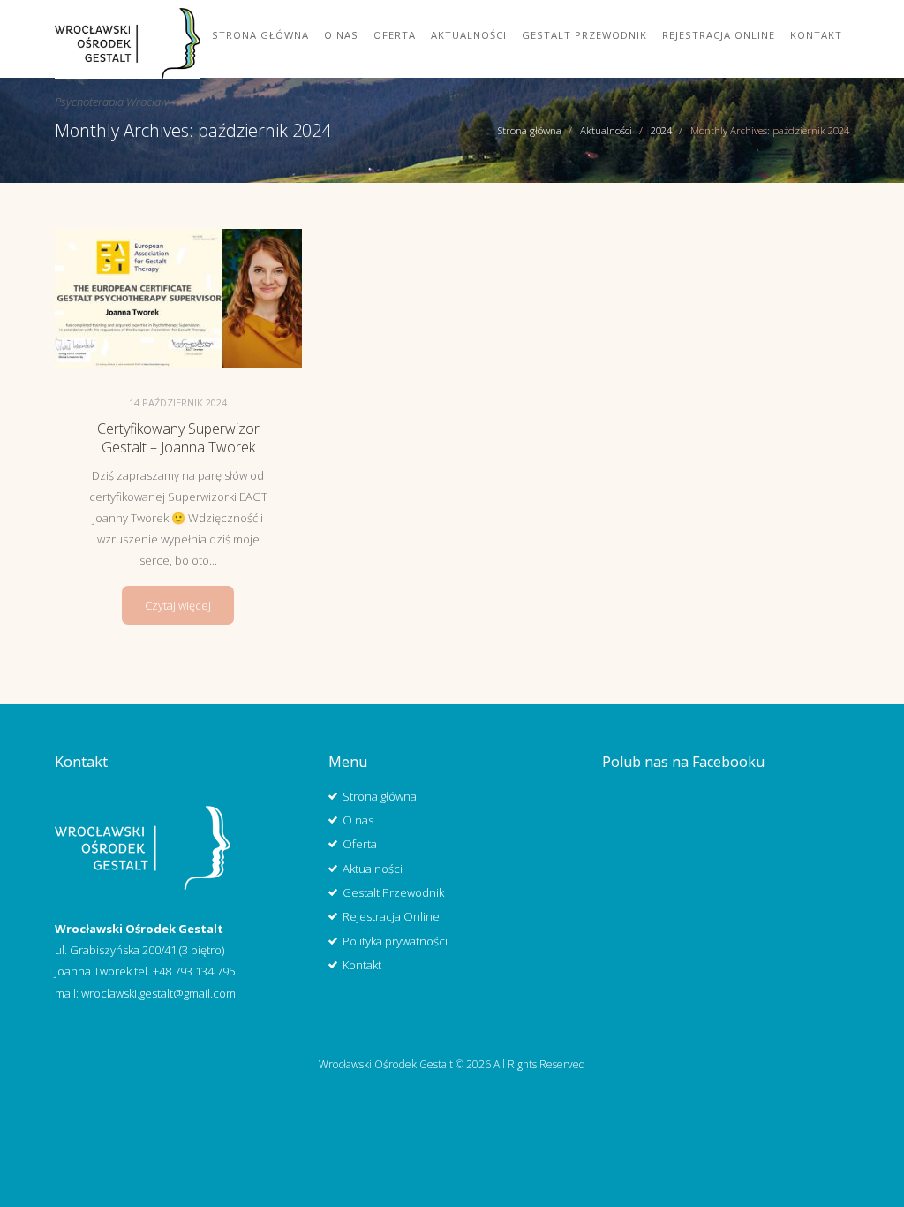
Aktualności (469, 35)
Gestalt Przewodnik (584, 35)
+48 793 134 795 (194, 971)
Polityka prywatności (395, 941)
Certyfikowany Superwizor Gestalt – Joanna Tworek (178, 438)
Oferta (394, 35)
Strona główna (260, 35)
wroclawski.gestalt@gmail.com (158, 993)
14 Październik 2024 (178, 402)
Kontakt (816, 35)
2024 (661, 130)
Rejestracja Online (718, 35)
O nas (341, 35)
